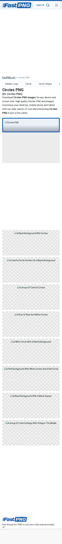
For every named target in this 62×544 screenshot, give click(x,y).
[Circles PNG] (31, 122)
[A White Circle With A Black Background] (31, 351)
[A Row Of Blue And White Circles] (31, 324)
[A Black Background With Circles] (31, 243)
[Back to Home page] (16, 5)
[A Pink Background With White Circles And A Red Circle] (31, 378)
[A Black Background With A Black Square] (31, 405)
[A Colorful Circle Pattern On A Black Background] (31, 270)
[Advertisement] (31, 42)
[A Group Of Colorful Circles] (31, 297)
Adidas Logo (11, 83)
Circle (28, 83)
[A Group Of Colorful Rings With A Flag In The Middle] (31, 432)
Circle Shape (45, 83)
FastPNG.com (8, 77)
